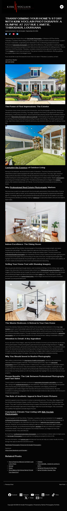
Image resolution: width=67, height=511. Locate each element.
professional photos (22, 384)
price (40, 274)
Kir (28, 38)
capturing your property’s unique (50, 422)
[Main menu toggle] (62, 7)
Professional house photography (50, 270)
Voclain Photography (16, 436)
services (38, 426)
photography (60, 178)
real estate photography (20, 45)
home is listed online (27, 276)
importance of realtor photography (34, 360)
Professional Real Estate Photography (28, 187)
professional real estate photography (25, 434)
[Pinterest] (13, 34)
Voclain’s (7, 329)
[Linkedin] (17, 34)
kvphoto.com (24, 439)
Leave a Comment (10, 31)
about (61, 344)
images (11, 51)
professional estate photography (15, 254)
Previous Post (8, 484)
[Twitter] (10, 34)
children (58, 180)
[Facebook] (6, 34)
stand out (36, 197)
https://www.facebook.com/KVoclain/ (16, 450)
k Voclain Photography (35, 38)
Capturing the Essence (16, 167)
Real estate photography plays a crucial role (24, 117)
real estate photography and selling (45, 382)
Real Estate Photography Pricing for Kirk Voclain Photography (23, 445)
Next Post (63, 484)
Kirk (61, 327)
